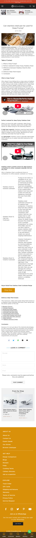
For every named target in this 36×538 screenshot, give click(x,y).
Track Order (7, 483)
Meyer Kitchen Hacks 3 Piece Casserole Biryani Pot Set (10, 411)
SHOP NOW (6, 416)
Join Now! (18, 523)
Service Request (9, 501)
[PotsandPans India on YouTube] (30, 509)
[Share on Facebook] (9, 340)
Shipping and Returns (10, 489)
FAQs (5, 465)
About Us (6, 435)
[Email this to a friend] (27, 340)
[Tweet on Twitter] (13, 340)
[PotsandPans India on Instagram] (12, 509)
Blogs (5, 460)
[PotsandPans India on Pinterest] (24, 509)
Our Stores (7, 444)
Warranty (6, 492)
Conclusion (6, 73)
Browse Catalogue (9, 447)
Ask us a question (9, 474)
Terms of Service (9, 495)
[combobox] (30, 6)
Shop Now (8, 290)
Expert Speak (7, 441)
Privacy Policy (8, 498)
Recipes (5, 462)
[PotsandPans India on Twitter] (18, 509)
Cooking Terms (8, 468)
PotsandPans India (16, 531)
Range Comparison (9, 457)
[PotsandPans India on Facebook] (6, 509)
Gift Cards (6, 486)
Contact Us (7, 438)
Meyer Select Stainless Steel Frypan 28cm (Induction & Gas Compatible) (25, 411)
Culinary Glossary (9, 471)
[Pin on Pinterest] (22, 340)
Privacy (23, 531)
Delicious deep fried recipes (12, 71)
